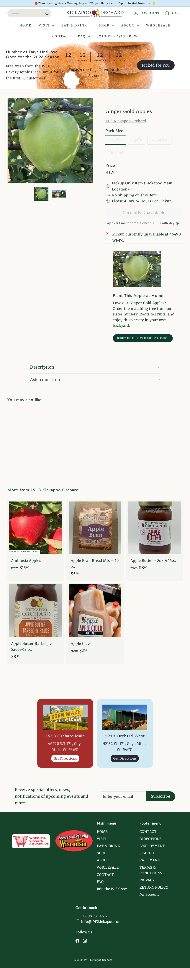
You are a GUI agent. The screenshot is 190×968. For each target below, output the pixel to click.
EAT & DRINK (75, 25)
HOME (25, 25)
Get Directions (65, 758)
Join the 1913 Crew (117, 36)
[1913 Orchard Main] (65, 717)
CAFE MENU (150, 860)
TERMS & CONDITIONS (151, 870)
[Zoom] (50, 140)
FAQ (82, 36)
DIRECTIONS (151, 839)
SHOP (105, 25)
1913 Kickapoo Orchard (125, 121)
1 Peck (138, 141)
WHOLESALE (158, 25)
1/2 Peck (117, 141)
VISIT (45, 25)
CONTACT (61, 36)
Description (42, 367)
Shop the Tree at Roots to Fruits (142, 338)
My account (149, 894)
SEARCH (147, 853)
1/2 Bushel (160, 141)
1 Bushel (117, 153)
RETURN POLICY (154, 887)
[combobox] (29, 13)
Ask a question (45, 379)
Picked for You (156, 65)
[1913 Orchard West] (124, 717)
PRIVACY (147, 880)
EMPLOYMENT (152, 846)
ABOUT (128, 25)
